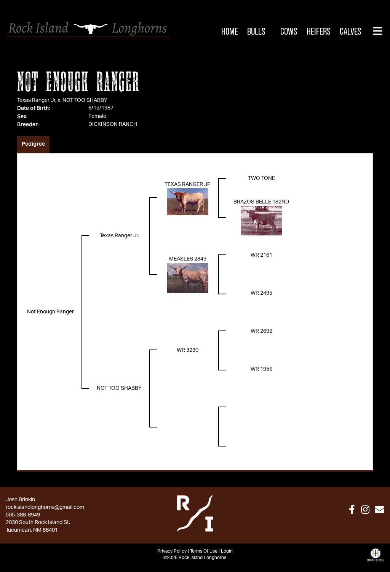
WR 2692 (261, 331)
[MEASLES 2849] (187, 278)
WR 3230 (187, 350)
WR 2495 (261, 293)
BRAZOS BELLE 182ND (261, 202)
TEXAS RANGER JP (188, 184)
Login (227, 551)
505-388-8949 (23, 515)
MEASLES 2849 (187, 259)
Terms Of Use (203, 551)
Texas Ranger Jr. (36, 100)
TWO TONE (261, 178)
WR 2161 (261, 255)
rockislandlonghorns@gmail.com (45, 507)
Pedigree (33, 143)
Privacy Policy (172, 551)
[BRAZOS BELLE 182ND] (261, 220)
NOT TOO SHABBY (84, 100)
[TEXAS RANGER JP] (187, 201)
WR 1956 (261, 369)
